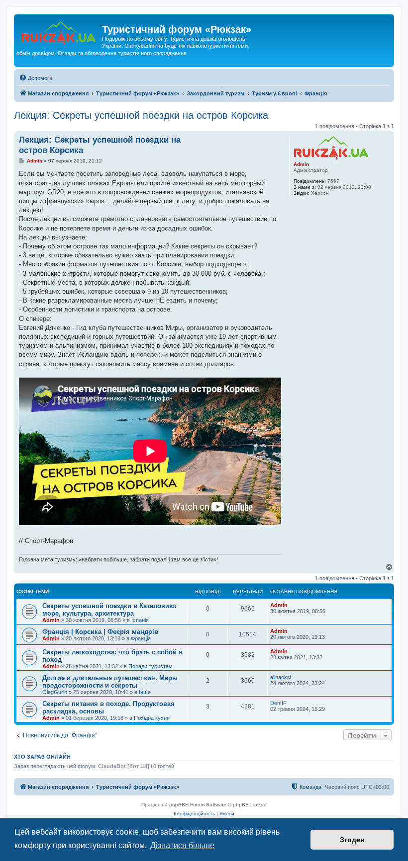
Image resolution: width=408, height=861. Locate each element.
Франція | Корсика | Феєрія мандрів (100, 631)
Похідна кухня (152, 718)
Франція (141, 638)
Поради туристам (150, 666)
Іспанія (140, 620)
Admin (301, 164)
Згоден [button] (352, 840)
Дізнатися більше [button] (182, 845)
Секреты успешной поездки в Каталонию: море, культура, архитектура (109, 609)
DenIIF (278, 703)
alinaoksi (280, 677)
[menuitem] (35, 78)
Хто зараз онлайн (42, 757)
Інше (145, 692)
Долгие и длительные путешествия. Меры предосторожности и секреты (110, 681)
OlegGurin (54, 692)
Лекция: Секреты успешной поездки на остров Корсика (141, 115)
